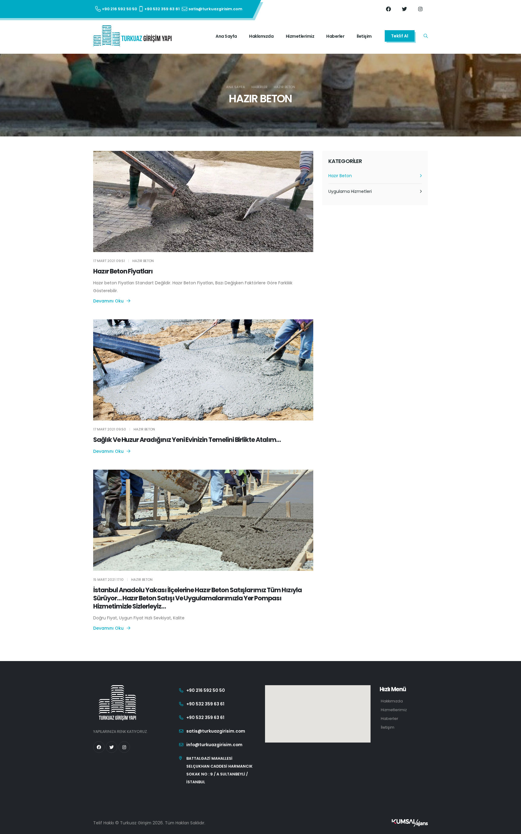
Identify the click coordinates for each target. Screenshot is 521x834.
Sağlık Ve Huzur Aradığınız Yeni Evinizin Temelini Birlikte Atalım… (187, 439)
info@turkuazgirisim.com (214, 745)
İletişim (364, 36)
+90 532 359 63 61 (205, 704)
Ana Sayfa (226, 36)
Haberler (335, 36)
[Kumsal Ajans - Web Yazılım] (410, 823)
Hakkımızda (261, 36)
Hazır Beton (284, 87)
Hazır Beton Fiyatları (123, 271)
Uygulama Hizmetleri (350, 191)
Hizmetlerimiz (300, 36)
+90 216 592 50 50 (205, 690)
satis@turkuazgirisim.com (215, 731)
